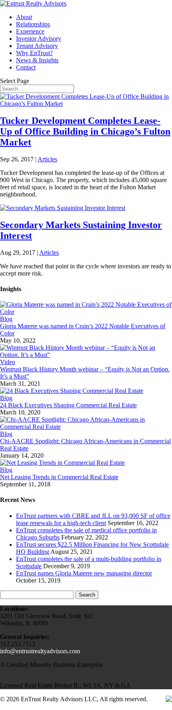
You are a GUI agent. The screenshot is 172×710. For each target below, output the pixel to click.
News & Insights (37, 60)
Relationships (33, 24)
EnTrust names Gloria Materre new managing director (84, 573)
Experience (30, 31)
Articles (47, 159)
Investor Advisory (38, 38)
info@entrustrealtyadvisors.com (40, 651)
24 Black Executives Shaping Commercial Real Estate (68, 405)
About (24, 17)
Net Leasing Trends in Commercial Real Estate (59, 477)
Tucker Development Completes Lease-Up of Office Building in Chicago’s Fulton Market (85, 131)
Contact (26, 67)
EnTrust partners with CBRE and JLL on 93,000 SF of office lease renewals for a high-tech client (93, 519)
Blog (6, 318)
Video (7, 362)
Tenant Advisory (37, 45)
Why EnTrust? (34, 53)
